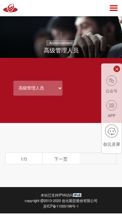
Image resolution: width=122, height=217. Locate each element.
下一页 (61, 159)
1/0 (23, 159)
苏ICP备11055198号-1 (61, 206)
